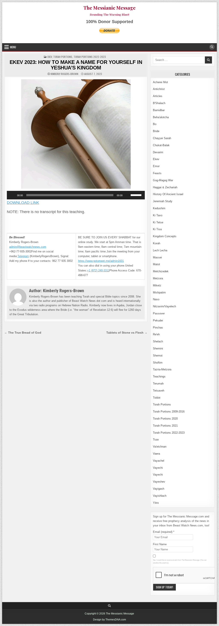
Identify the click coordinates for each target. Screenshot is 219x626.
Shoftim (158, 362)
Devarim (158, 152)
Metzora (158, 278)
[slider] (137, 195)
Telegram (23, 256)
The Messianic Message (109, 7)
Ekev (49, 57)
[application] (76, 195)
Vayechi (158, 467)
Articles (157, 96)
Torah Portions (62, 57)
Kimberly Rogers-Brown (64, 74)
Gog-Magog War (163, 180)
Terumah (158, 383)
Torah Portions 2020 (165, 418)
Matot (156, 264)
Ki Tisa (157, 229)
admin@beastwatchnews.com (27, 246)
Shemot (158, 355)
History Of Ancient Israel (168, 194)
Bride (156, 131)
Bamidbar (159, 110)
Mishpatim (159, 292)
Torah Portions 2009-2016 (169, 411)
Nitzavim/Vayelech (164, 306)
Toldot (156, 397)
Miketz (157, 285)
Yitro (156, 502)
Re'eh (156, 334)
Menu (13, 47)
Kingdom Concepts (164, 236)
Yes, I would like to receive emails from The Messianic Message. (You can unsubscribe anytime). (179, 561)
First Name (160, 544)
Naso (156, 299)
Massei (157, 257)
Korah (156, 243)
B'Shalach (159, 103)
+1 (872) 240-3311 (98, 270)
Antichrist (159, 89)
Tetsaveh (158, 390)
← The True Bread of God (22, 332)
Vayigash (158, 488)
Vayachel (158, 460)
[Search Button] (212, 47)
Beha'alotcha (161, 117)
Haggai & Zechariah (165, 187)
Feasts (157, 173)
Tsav (156, 439)
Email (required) (163, 531)
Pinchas (158, 327)
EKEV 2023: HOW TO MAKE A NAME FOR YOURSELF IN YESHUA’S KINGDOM (76, 65)
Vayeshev (159, 481)
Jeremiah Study (162, 201)
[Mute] (127, 195)
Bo (154, 124)
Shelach (158, 341)
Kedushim (159, 208)
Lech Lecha (160, 250)
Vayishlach (159, 495)
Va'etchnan (159, 446)
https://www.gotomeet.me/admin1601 (101, 260)
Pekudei (158, 320)
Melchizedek (161, 271)
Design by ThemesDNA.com (109, 619)
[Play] (12, 195)
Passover (159, 313)
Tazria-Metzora (162, 369)
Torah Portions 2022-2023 (90, 57)
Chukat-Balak (161, 145)
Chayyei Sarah (162, 138)
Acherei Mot (160, 82)
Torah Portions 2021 (165, 425)
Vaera (156, 453)
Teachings (159, 376)
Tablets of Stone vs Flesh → (126, 332)
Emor (156, 166)
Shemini (158, 348)
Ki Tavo (157, 215)
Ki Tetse (158, 222)
